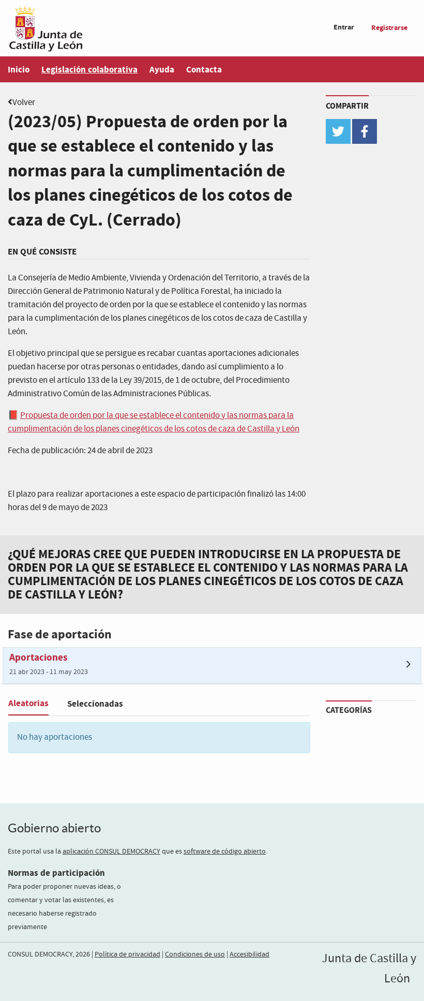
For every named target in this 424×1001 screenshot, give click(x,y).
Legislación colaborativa (89, 70)
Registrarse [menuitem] (389, 28)
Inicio (18, 70)
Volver (23, 103)
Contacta (204, 70)
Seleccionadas (95, 703)
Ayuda (161, 70)
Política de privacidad (127, 954)
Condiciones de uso (195, 954)
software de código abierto (225, 851)
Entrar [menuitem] (344, 27)
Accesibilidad (249, 954)
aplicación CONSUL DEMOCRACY (111, 851)
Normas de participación (56, 873)
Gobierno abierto (54, 828)
